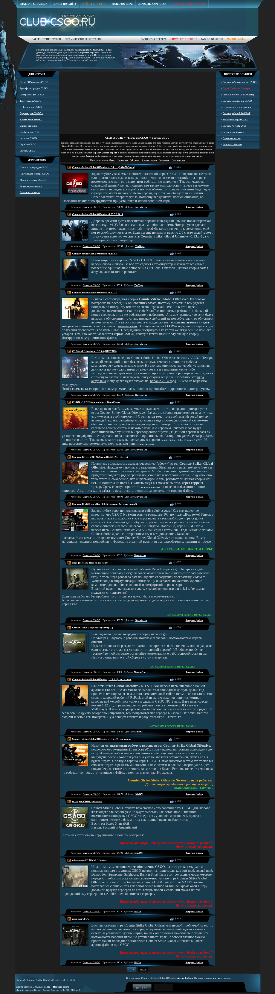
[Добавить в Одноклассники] (189, 167)
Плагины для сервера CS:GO (34, 173)
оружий (205, 322)
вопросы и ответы (150, 487)
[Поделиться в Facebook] (184, 167)
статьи (216, 978)
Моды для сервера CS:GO (33, 180)
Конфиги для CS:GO (30, 132)
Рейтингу (134, 160)
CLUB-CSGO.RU (114, 137)
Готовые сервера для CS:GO (34, 167)
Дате (111, 160)
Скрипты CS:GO (28, 144)
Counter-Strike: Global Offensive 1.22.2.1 (182, 440)
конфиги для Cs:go (93, 50)
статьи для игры (193, 156)
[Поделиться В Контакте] (198, 167)
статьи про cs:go (146, 444)
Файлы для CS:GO (137, 137)
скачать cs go (60, 57)
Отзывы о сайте (41, 986)
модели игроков (189, 322)
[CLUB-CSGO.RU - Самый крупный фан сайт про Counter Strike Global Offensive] (59, 22)
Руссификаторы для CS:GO (33, 88)
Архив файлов (185, 978)
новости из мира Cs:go (87, 55)
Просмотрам (178, 160)
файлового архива (150, 156)
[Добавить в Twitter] (194, 167)
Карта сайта (23, 986)
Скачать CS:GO (161, 137)
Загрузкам (164, 160)
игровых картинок (89, 52)
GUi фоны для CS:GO (31, 107)
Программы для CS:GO (32, 94)
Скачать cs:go (93, 156)
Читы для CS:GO (28, 138)
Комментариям (149, 160)
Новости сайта (61, 986)
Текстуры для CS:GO (30, 101)
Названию (123, 160)
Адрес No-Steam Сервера (236, 88)
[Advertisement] (180, 41)
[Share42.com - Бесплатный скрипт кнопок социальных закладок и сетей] (203, 167)
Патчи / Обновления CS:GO (34, 82)
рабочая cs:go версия (106, 152)
